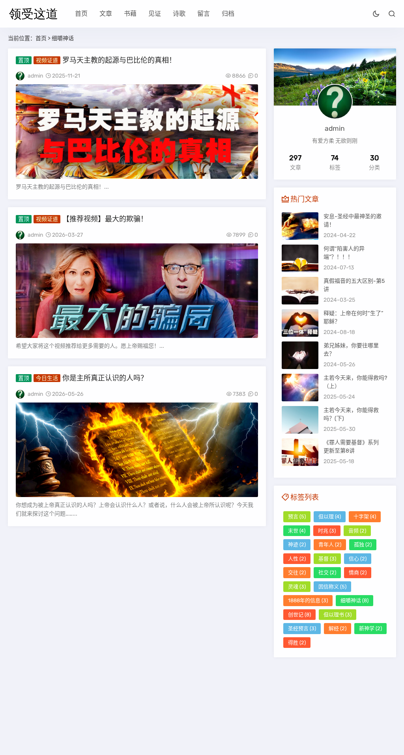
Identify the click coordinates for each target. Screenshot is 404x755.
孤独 (363, 544)
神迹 (297, 544)
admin (35, 75)
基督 (327, 559)
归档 (228, 13)
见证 (154, 13)
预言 (297, 516)
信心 (358, 559)
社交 (327, 572)
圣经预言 (302, 628)
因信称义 (332, 587)
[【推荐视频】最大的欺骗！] (137, 290)
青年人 (329, 544)
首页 (81, 13)
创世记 (299, 615)
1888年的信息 (308, 600)
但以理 (329, 516)
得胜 (297, 643)
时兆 (327, 531)
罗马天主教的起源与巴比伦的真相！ (119, 60)
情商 (358, 572)
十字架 (365, 516)
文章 (105, 13)
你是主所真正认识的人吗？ (105, 378)
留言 (203, 13)
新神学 (370, 628)
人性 (297, 559)
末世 (296, 531)
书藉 (130, 13)
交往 (297, 572)
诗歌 (179, 13)
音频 (357, 531)
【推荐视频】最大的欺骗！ (105, 219)
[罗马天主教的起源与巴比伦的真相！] (137, 131)
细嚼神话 (354, 600)
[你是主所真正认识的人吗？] (137, 450)
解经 (337, 628)
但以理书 (338, 615)
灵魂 (297, 587)
